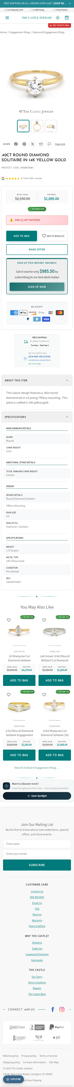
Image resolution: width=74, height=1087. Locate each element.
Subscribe (37, 561)
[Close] (66, 514)
